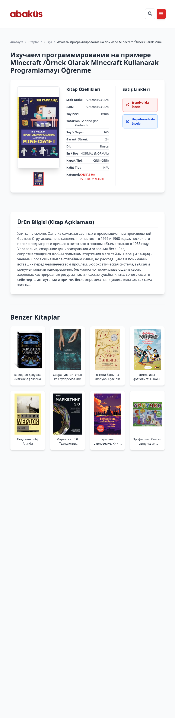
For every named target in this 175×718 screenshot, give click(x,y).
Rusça (48, 42)
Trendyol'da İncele (140, 104)
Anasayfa (16, 42)
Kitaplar (33, 42)
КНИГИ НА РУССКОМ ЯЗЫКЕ (92, 176)
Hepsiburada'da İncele (143, 121)
